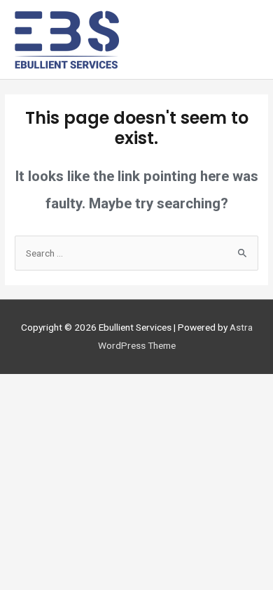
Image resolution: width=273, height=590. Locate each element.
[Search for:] (136, 253)
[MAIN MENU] (242, 39)
